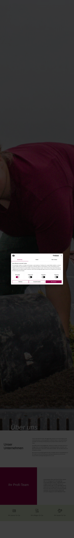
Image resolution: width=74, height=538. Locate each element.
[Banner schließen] (61, 255)
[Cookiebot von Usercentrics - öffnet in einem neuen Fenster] (54, 256)
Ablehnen (20, 281)
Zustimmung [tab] (19, 259)
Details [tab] (37, 259)
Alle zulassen (53, 281)
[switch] (30, 277)
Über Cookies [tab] (54, 259)
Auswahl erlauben (37, 281)
